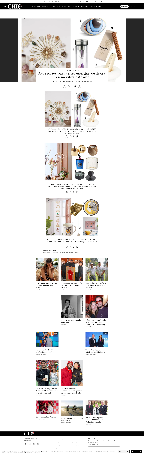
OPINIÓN (92, 6)
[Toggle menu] (5, 6)
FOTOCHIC (99, 6)
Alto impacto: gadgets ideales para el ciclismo (72, 419)
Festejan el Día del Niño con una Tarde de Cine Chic (46, 351)
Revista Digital (60, 439)
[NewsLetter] (134, 6)
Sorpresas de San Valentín (46, 417)
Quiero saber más (123, 452)
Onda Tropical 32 (98, 1)
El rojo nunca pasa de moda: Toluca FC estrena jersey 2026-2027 (71, 285)
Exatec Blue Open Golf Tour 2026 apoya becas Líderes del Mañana (97, 285)
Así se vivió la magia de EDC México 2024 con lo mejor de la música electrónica (47, 391)
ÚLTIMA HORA (36, 6)
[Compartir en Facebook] (68, 86)
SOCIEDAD (84, 6)
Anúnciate (75, 439)
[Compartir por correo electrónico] (75, 86)
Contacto (75, 442)
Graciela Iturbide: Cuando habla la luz (71, 321)
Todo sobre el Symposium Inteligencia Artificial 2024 (96, 351)
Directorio (75, 445)
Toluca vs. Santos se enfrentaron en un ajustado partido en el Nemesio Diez (71, 391)
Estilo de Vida (60, 445)
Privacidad (75, 448)
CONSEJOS (76, 6)
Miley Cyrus (80, 1)
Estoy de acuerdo (136, 452)
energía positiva (74, 252)
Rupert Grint (54, 1)
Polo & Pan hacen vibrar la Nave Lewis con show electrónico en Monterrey (96, 322)
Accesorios (55, 252)
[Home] (15, 6)
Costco (93, 1)
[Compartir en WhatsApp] (64, 86)
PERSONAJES (56, 6)
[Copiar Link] (79, 86)
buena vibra (64, 252)
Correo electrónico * (93, 444)
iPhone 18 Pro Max (87, 1)
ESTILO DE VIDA (66, 6)
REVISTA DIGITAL (45, 6)
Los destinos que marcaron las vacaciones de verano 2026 (46, 285)
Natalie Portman (74, 1)
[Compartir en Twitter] (72, 86)
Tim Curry (50, 1)
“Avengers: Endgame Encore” (64, 1)
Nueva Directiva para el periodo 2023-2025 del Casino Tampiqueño (95, 420)
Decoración (46, 252)
